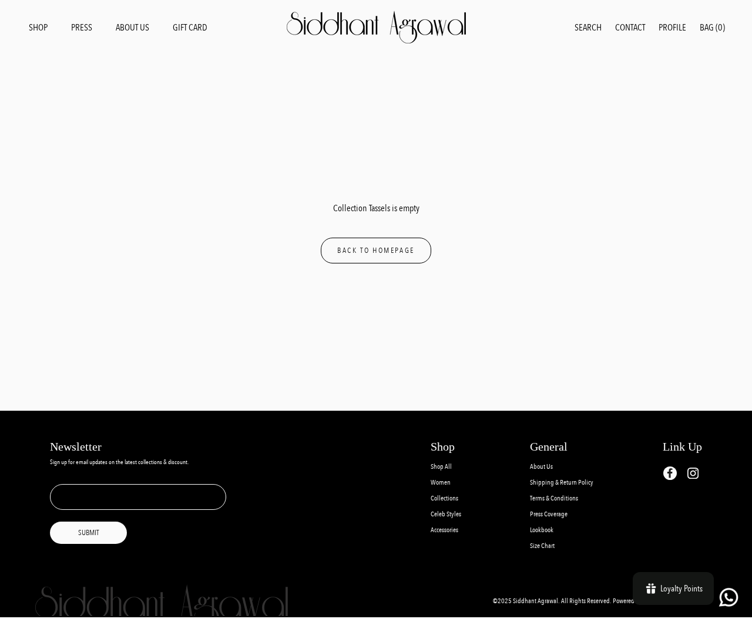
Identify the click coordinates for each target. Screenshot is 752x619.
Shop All (441, 466)
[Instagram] (693, 472)
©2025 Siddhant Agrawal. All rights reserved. (553, 601)
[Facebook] (670, 473)
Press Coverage (549, 514)
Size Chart (542, 546)
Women (441, 482)
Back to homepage (376, 250)
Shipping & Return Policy (561, 482)
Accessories (444, 530)
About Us (541, 466)
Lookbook (541, 530)
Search (588, 27)
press (81, 27)
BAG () (712, 27)
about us (132, 27)
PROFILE (672, 27)
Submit (88, 532)
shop (38, 27)
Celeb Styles (446, 514)
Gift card (190, 27)
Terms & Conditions (554, 498)
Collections (444, 498)
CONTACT (630, 27)
